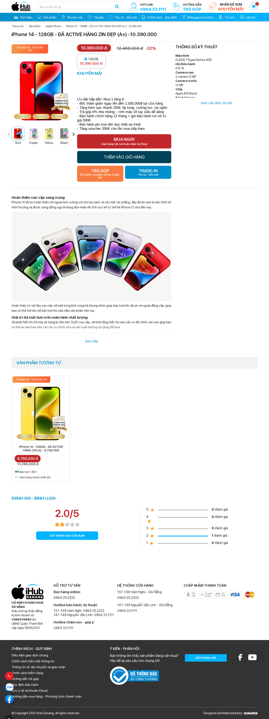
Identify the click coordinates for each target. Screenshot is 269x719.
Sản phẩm (35, 26)
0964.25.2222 (64, 598)
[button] (74, 134)
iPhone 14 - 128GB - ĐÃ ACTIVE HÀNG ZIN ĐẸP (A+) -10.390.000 (103, 26)
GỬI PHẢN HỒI (205, 658)
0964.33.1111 (63, 628)
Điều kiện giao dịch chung (30, 655)
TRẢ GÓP (100, 173)
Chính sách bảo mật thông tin (33, 661)
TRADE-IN (148, 172)
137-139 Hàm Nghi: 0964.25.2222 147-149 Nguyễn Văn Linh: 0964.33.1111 (84, 613)
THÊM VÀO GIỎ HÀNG (124, 157)
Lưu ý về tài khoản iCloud (29, 691)
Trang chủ (18, 26)
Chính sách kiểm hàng (27, 673)
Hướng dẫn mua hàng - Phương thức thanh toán (47, 696)
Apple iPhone (53, 26)
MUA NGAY (124, 141)
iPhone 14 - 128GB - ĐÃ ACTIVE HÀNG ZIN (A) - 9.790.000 (41, 448)
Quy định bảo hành (25, 685)
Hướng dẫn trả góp (25, 679)
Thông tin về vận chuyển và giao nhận (38, 667)
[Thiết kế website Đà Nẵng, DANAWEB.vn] (250, 713)
